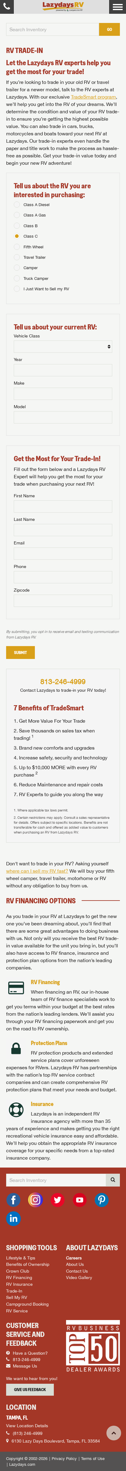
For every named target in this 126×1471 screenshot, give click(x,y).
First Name (24, 496)
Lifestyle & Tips (20, 1257)
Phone (20, 566)
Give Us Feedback (30, 1389)
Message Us (24, 1366)
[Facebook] (13, 1200)
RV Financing (19, 1277)
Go (109, 29)
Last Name (24, 519)
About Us (75, 1264)
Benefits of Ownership (27, 1264)
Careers (74, 1257)
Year (18, 359)
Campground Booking (27, 1304)
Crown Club (17, 1270)
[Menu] (117, 7)
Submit (20, 652)
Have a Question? (30, 1353)
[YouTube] (79, 1200)
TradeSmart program (93, 97)
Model (20, 406)
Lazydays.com (22, 1464)
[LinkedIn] (13, 1218)
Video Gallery (79, 1277)
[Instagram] (35, 1200)
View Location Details (27, 1425)
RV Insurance (19, 1284)
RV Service (17, 1310)
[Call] (7, 7)
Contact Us (77, 1270)
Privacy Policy (64, 1458)
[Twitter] (57, 1200)
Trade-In (14, 1290)
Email (19, 543)
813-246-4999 (63, 681)
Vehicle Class (27, 336)
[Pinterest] (101, 1200)
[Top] (113, 1433)
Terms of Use (93, 1458)
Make (19, 383)
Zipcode (22, 590)
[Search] (113, 1180)
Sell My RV (16, 1297)
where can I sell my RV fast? (37, 871)
